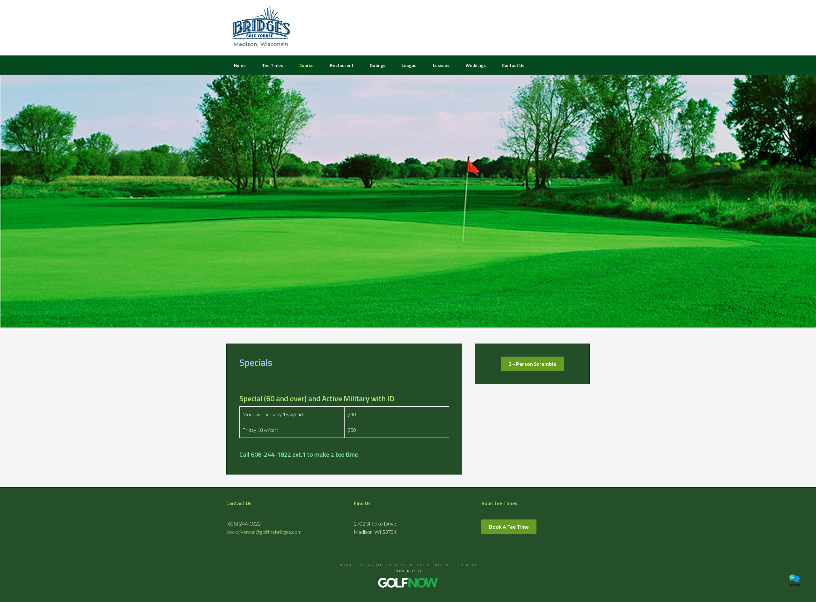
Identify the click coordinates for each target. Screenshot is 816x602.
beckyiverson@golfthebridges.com (264, 532)
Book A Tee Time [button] (509, 527)
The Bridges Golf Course (261, 27)
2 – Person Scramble (532, 364)
